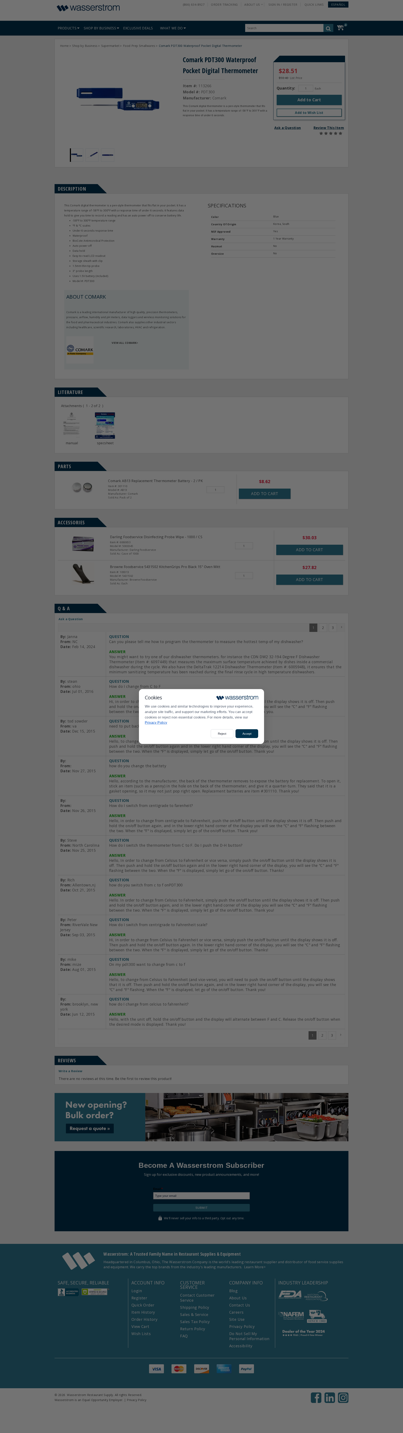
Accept (246, 733)
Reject (222, 733)
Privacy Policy (156, 722)
